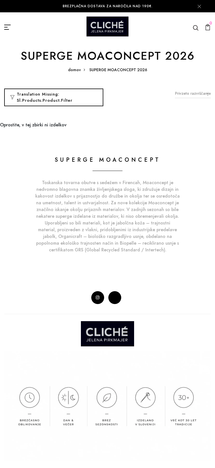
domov (74, 70)
